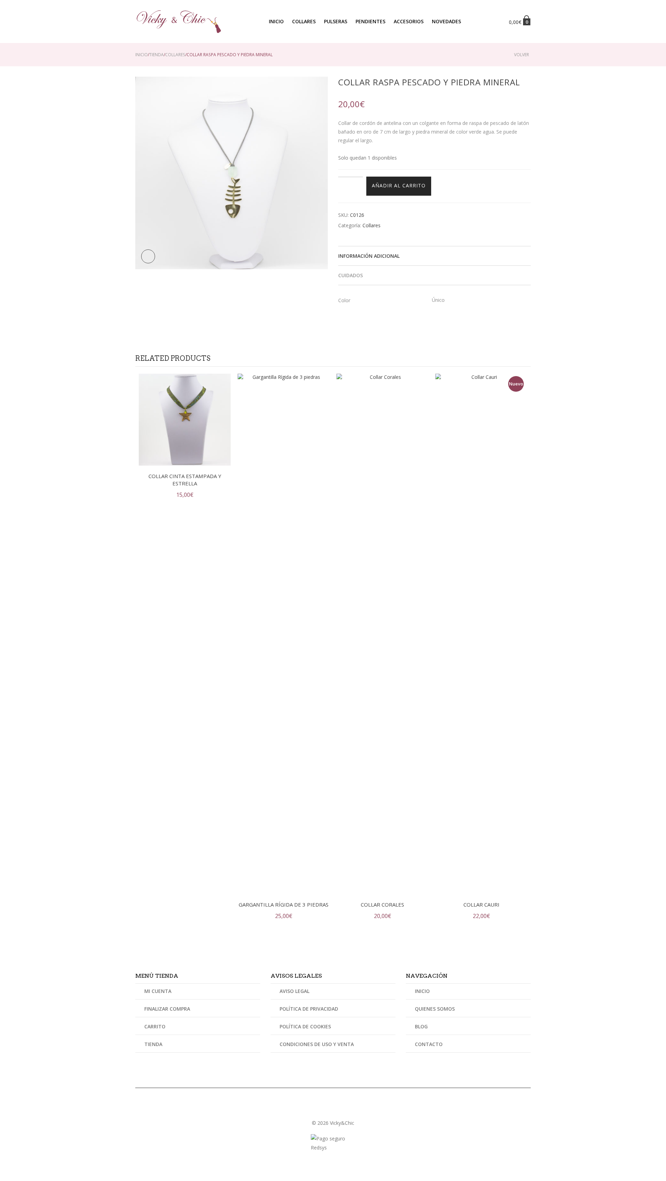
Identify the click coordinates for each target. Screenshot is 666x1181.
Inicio (276, 21)
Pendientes (370, 21)
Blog (421, 1026)
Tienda (156, 55)
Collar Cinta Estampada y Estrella (184, 480)
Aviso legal (294, 991)
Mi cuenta (157, 991)
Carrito (154, 1026)
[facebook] (325, 1109)
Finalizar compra (167, 1008)
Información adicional (369, 256)
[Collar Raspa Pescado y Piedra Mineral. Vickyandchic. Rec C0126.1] (231, 172)
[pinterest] (341, 1109)
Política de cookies (305, 1026)
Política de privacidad (309, 1008)
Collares (304, 21)
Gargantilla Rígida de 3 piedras (283, 904)
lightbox (148, 256)
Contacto (429, 1044)
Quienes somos (435, 1008)
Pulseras (335, 21)
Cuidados (350, 275)
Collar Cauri (481, 904)
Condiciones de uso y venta (317, 1044)
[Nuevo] (481, 633)
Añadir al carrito (399, 185)
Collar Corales (382, 904)
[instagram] (333, 1109)
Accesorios (409, 21)
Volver (521, 55)
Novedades (446, 21)
